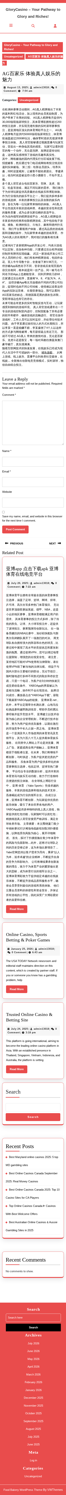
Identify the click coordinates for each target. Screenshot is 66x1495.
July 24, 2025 (19, 1028)
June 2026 (33, 1351)
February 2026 (33, 1382)
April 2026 (33, 1366)
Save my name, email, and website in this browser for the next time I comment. (32, 518)
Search (13, 1092)
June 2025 (33, 1444)
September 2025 (33, 1421)
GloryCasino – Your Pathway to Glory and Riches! (31, 47)
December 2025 (33, 1397)
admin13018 (41, 87)
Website (7, 491)
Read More (18, 910)
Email (6, 471)
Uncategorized (13, 56)
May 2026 (33, 1358)
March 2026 (33, 1374)
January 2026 (33, 1390)
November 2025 (33, 1405)
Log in (33, 1460)
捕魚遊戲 (46, 352)
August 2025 (33, 1428)
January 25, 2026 (22, 948)
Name (6, 451)
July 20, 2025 (19, 583)
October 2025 (33, 1413)
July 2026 (33, 1343)
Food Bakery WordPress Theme (22, 1489)
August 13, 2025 (17, 87)
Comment (9, 394)
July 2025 (33, 1436)
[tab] (11, 25)
